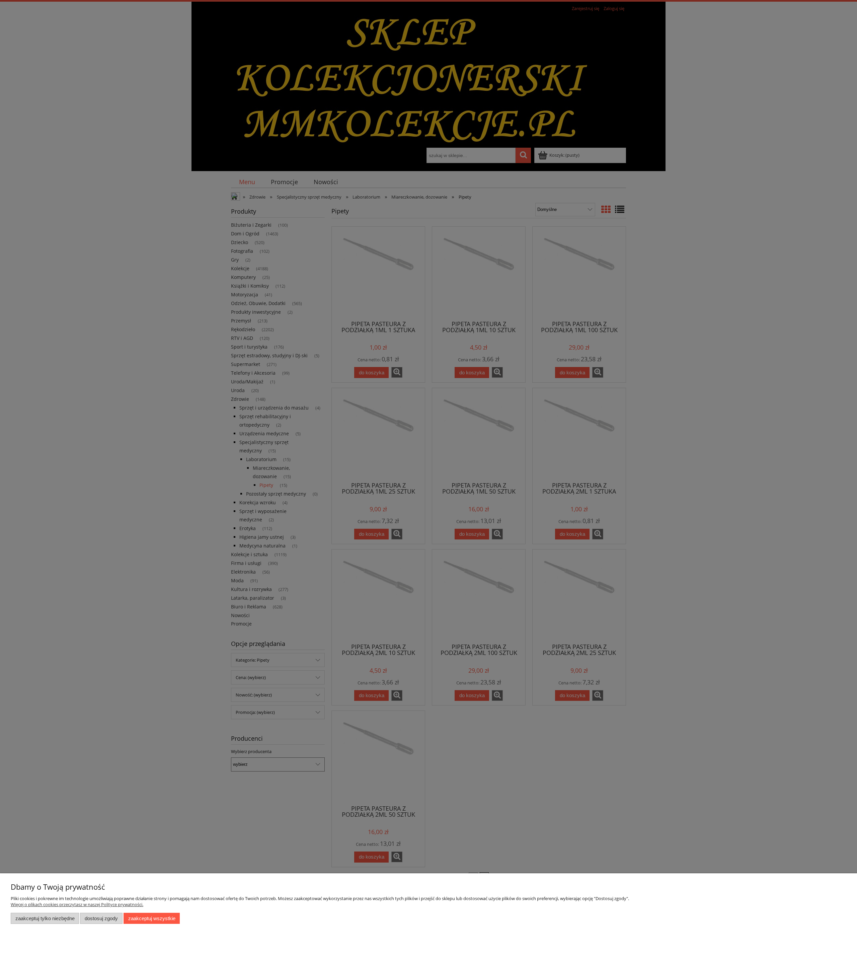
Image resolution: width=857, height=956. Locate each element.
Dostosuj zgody (101, 918)
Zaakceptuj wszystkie (151, 918)
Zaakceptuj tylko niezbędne (45, 918)
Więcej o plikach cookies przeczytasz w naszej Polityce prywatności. (77, 904)
